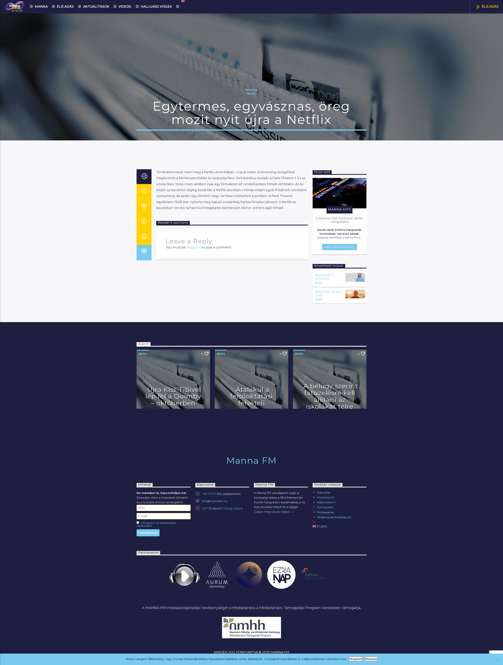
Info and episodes (339, 247)
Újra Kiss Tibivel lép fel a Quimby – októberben (173, 396)
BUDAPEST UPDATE (325, 277)
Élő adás (65, 6)
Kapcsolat (323, 492)
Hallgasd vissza (156, 6)
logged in (193, 247)
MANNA (41, 6)
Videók (124, 6)
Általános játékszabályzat (334, 517)
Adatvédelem (326, 502)
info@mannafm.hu (215, 501)
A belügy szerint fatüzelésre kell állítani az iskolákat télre (330, 396)
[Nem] (498, 659)
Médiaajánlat (325, 512)
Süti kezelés (325, 507)
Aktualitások (96, 6)
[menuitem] (182, 1)
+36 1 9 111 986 (212, 494)
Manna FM (251, 460)
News (251, 93)
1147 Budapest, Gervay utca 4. (222, 508)
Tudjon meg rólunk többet (272, 512)
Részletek (371, 658)
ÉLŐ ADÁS (490, 6)
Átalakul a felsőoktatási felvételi (251, 396)
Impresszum (325, 497)
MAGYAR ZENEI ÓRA (328, 293)
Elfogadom (355, 658)
